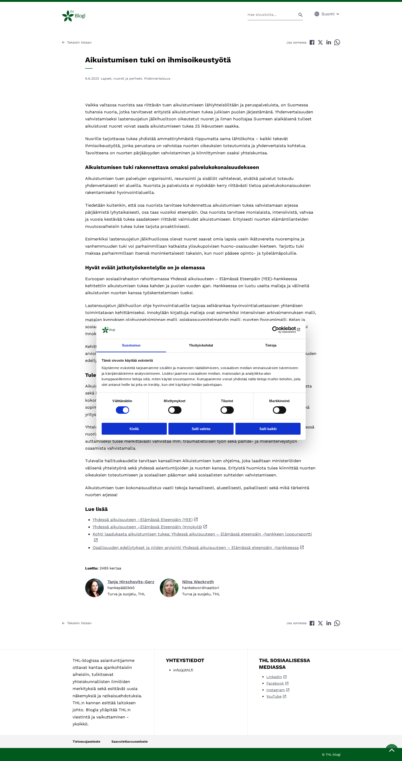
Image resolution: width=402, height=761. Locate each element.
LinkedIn (274, 677)
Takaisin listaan (79, 42)
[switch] (174, 410)
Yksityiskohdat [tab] (201, 345)
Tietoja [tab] (270, 345)
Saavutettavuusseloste (129, 741)
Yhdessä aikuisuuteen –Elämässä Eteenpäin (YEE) (143, 519)
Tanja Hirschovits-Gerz (130, 581)
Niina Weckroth (198, 581)
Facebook (275, 683)
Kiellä (134, 429)
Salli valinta (201, 429)
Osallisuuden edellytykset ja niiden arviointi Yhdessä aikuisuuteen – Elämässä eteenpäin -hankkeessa (196, 547)
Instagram (275, 690)
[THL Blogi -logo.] (79, 15)
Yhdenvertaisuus (157, 78)
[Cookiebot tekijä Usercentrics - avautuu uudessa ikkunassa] (280, 329)
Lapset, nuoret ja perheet (121, 78)
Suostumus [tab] (131, 345)
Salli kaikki (268, 429)
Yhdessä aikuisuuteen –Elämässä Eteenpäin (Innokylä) (147, 526)
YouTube (273, 696)
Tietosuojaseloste (86, 741)
